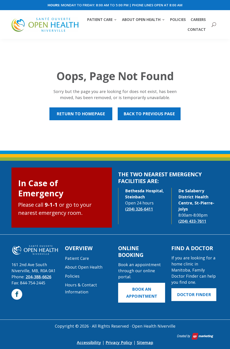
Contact (197, 29)
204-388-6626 (38, 276)
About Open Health (141, 19)
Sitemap (145, 342)
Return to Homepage (81, 113)
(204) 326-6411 (139, 209)
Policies (178, 19)
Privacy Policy (119, 342)
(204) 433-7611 (192, 221)
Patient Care (100, 19)
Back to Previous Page (149, 113)
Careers (198, 19)
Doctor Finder (194, 294)
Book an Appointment (141, 292)
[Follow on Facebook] (16, 294)
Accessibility (89, 342)
